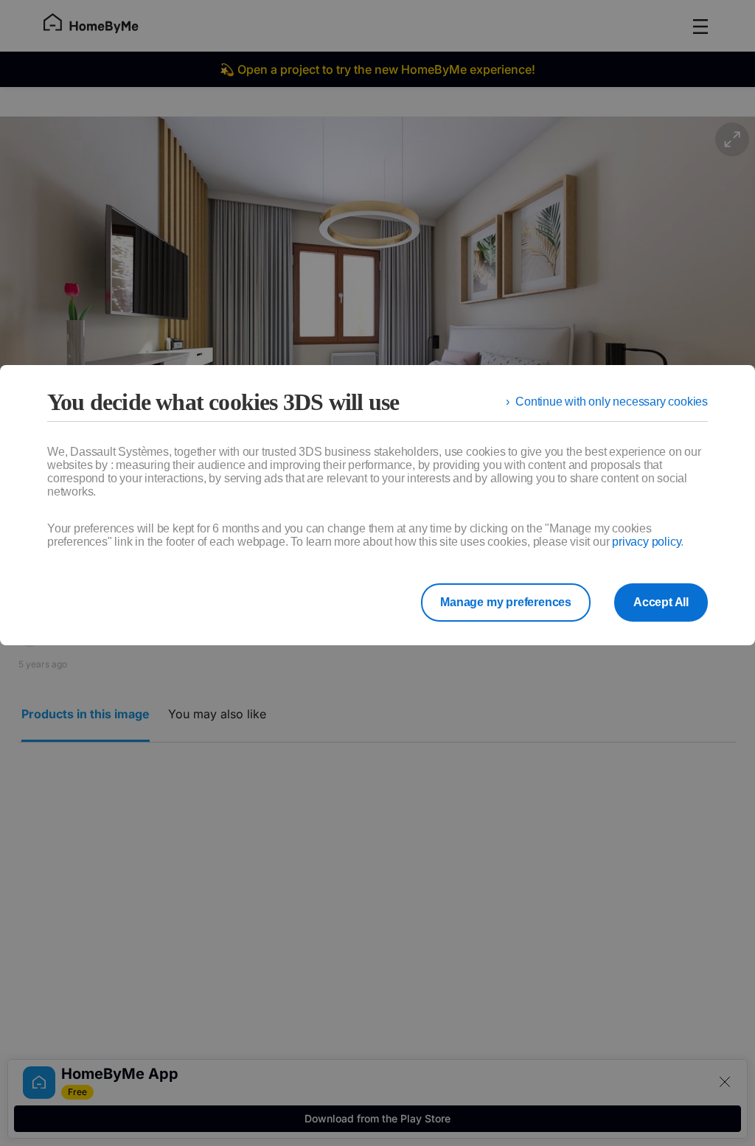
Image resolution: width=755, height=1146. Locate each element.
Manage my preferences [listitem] (505, 602)
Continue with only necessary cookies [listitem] (611, 401)
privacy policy (646, 541)
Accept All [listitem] (661, 602)
